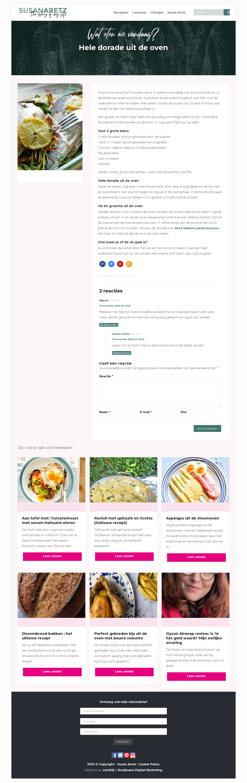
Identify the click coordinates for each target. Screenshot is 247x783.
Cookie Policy (149, 764)
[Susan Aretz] (43, 13)
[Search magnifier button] (227, 12)
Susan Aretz (121, 334)
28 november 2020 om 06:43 (128, 339)
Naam (104, 412)
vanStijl (108, 770)
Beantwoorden (108, 325)
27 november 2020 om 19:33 (114, 305)
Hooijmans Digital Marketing (140, 770)
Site (183, 412)
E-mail (146, 412)
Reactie (106, 376)
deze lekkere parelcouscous (196, 228)
